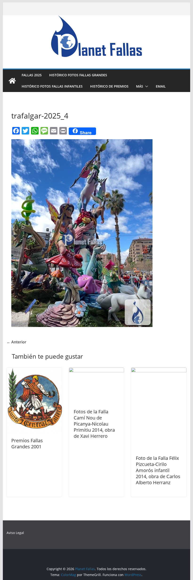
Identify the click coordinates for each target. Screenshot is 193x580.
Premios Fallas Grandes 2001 (27, 443)
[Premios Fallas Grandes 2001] (34, 370)
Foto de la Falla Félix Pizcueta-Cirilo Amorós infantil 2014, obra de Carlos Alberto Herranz (158, 470)
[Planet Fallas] (12, 80)
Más (139, 86)
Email (161, 86)
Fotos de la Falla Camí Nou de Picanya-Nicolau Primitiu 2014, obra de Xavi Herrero (94, 423)
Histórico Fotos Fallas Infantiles (52, 86)
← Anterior (16, 342)
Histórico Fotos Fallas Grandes (78, 75)
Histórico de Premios (109, 86)
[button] (145, 86)
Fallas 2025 (32, 75)
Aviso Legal (15, 532)
